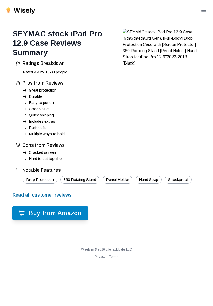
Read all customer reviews (42, 195)
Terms (113, 257)
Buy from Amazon (55, 213)
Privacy (100, 257)
